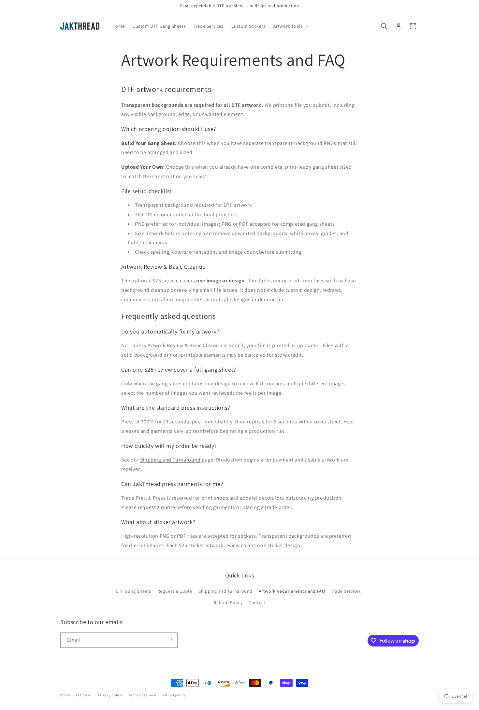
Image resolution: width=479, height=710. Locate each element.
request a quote (156, 507)
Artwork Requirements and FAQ (292, 591)
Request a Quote (175, 591)
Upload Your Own (142, 166)
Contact (257, 602)
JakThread (83, 695)
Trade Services (346, 591)
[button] (290, 26)
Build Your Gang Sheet (148, 143)
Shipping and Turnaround (170, 459)
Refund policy (173, 695)
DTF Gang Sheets (133, 591)
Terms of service (142, 695)
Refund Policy (228, 602)
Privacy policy (110, 695)
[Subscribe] (170, 640)
